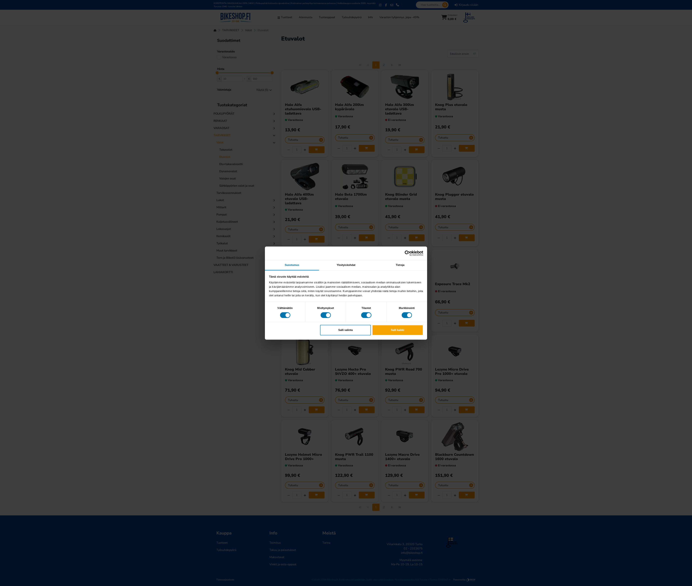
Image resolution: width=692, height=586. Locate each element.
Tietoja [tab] (400, 264)
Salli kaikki (397, 330)
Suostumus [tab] (292, 264)
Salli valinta (345, 330)
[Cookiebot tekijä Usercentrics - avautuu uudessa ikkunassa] (407, 253)
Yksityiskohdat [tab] (346, 264)
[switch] (326, 315)
